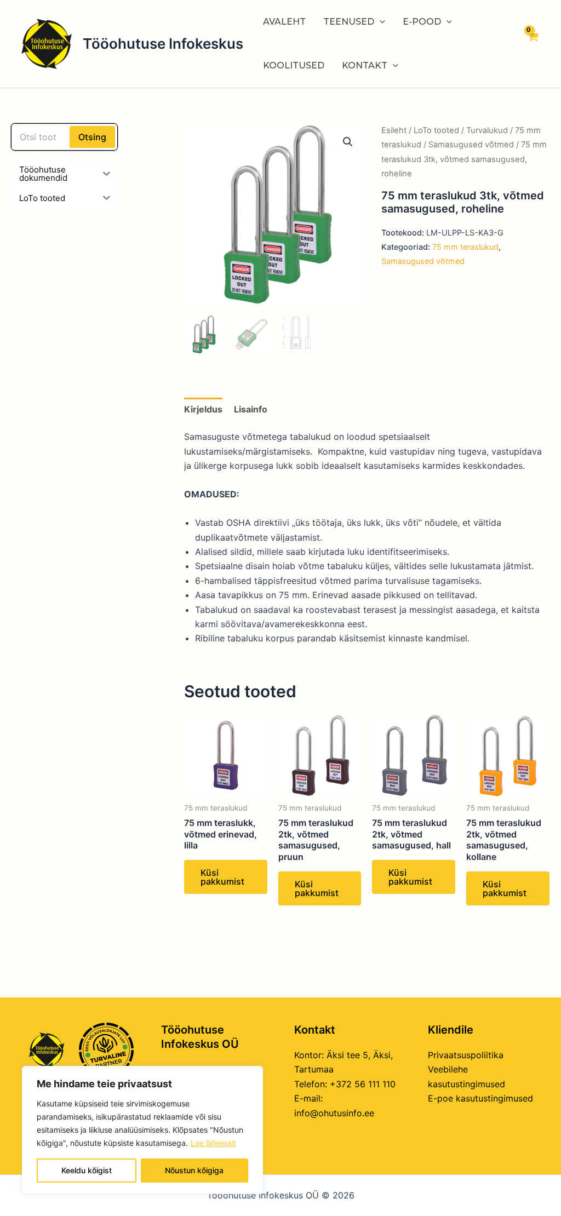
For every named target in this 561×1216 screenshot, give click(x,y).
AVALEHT (284, 21)
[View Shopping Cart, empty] (532, 44)
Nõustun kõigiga (194, 1170)
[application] (379, 22)
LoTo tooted (436, 130)
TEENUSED (348, 21)
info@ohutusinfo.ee (334, 1113)
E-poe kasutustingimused (480, 1098)
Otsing (92, 136)
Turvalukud (487, 130)
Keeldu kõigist (86, 1170)
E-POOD (422, 21)
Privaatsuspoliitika (465, 1054)
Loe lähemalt (213, 1143)
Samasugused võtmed (471, 145)
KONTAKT (364, 65)
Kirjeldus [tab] (203, 409)
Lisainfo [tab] (250, 409)
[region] (142, 1130)
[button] (348, 142)
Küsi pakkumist (222, 877)
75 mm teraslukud (465, 246)
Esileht (394, 130)
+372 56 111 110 (363, 1084)
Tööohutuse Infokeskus (163, 43)
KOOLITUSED (293, 65)
